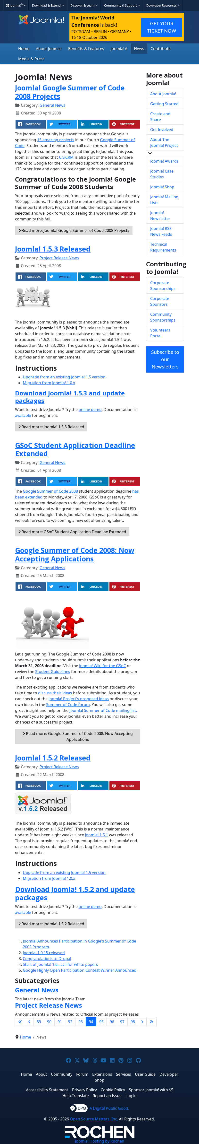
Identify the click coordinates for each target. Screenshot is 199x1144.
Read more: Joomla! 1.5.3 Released (52, 426)
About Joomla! (49, 48)
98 (133, 1021)
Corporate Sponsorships (162, 285)
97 (122, 1021)
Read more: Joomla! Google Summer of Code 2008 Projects (75, 230)
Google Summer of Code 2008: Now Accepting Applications (74, 554)
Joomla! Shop (162, 187)
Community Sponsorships (162, 317)
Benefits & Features (86, 48)
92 (70, 1021)
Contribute (161, 48)
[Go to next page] (142, 1021)
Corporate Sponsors (159, 301)
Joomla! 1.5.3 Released (53, 248)
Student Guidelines (52, 671)
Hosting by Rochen (99, 1141)
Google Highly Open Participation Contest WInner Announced (79, 970)
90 (49, 1021)
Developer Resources (161, 5)
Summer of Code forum (68, 704)
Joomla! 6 (119, 48)
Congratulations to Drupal (47, 958)
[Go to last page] (151, 1021)
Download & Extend (46, 5)
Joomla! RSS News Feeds (161, 231)
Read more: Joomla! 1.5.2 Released (52, 923)
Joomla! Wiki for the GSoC (102, 665)
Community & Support (121, 5)
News (139, 48)
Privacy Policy (84, 1089)
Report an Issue (107, 1095)
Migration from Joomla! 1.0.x (49, 382)
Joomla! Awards (164, 161)
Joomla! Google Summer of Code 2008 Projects (70, 92)
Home (23, 48)
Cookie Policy (113, 1089)
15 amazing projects (55, 139)
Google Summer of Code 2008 (50, 491)
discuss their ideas (55, 693)
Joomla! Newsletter (160, 215)
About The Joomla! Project (164, 142)
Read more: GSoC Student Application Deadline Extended (73, 531)
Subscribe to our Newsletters (165, 359)
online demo (90, 409)
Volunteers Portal (160, 333)
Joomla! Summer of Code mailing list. (103, 710)
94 (91, 1021)
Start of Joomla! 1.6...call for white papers (60, 964)
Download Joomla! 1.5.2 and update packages (75, 893)
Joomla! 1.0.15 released (44, 952)
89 (39, 1021)
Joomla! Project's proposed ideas (79, 698)
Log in (131, 1095)
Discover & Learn (82, 5)
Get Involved (161, 129)
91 (60, 1021)
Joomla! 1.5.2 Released (53, 757)
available (23, 415)
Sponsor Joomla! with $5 (151, 1089)
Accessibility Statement (47, 1089)
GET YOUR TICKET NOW (161, 27)
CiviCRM (66, 157)
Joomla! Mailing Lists (164, 199)
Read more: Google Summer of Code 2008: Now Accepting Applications (79, 736)
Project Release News (59, 258)
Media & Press (31, 58)
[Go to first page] (20, 1021)
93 (80, 1021)
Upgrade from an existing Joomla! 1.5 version (64, 377)
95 (101, 1021)
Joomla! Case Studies (162, 174)
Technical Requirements (163, 247)
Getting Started (164, 103)
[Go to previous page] (29, 1021)
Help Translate (75, 1095)
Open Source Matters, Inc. (94, 1119)
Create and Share (160, 116)
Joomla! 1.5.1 (96, 835)
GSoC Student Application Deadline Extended (75, 449)
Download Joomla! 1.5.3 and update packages (70, 397)
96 (112, 1021)
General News (52, 105)
